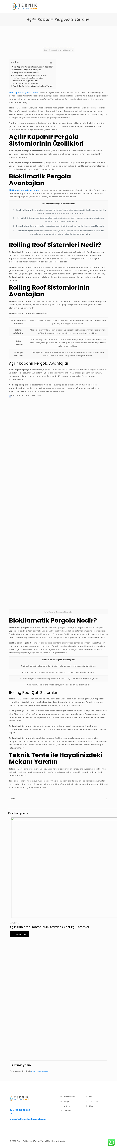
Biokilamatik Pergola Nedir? (25, 80)
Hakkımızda (69, 1096)
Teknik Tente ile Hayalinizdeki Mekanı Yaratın (33, 86)
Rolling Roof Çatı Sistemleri (27, 83)
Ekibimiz (67, 1110)
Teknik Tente (40, 1141)
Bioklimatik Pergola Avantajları (26, 70)
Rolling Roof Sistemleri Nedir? (25, 72)
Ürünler (67, 1106)
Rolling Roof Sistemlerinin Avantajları (29, 75)
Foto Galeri (94, 1101)
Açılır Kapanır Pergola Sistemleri (24, 92)
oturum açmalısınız (40, 1071)
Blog (91, 1106)
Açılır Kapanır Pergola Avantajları (29, 78)
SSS (90, 1096)
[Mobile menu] (102, 6)
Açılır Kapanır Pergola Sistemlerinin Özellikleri (32, 67)
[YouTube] (93, 1140)
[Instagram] (96, 1140)
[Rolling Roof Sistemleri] (27, 6)
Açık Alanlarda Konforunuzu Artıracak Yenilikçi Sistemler (49, 927)
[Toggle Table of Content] (50, 63)
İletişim (67, 1101)
